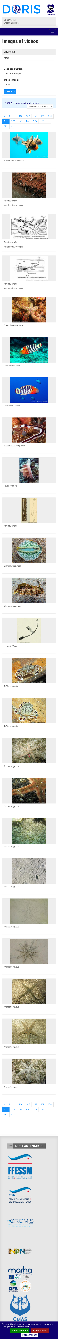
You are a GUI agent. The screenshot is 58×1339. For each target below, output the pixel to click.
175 (35, 121)
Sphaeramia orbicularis (14, 160)
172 (13, 121)
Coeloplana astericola (13, 325)
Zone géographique (13, 69)
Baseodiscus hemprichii (14, 446)
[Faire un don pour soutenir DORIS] (51, 10)
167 (28, 116)
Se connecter (10, 20)
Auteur (7, 58)
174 (27, 121)
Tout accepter (20, 1330)
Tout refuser (41, 1330)
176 (42, 121)
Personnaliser (29, 1335)
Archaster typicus (11, 766)
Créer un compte (11, 23)
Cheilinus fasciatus (12, 365)
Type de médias (11, 80)
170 (50, 116)
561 (6, 126)
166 (20, 116)
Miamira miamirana (12, 566)
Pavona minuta (10, 486)
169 (42, 116)
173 (20, 121)
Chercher (10, 92)
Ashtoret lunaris (11, 686)
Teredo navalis (10, 201)
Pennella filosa (10, 646)
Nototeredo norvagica (13, 205)
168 (35, 116)
